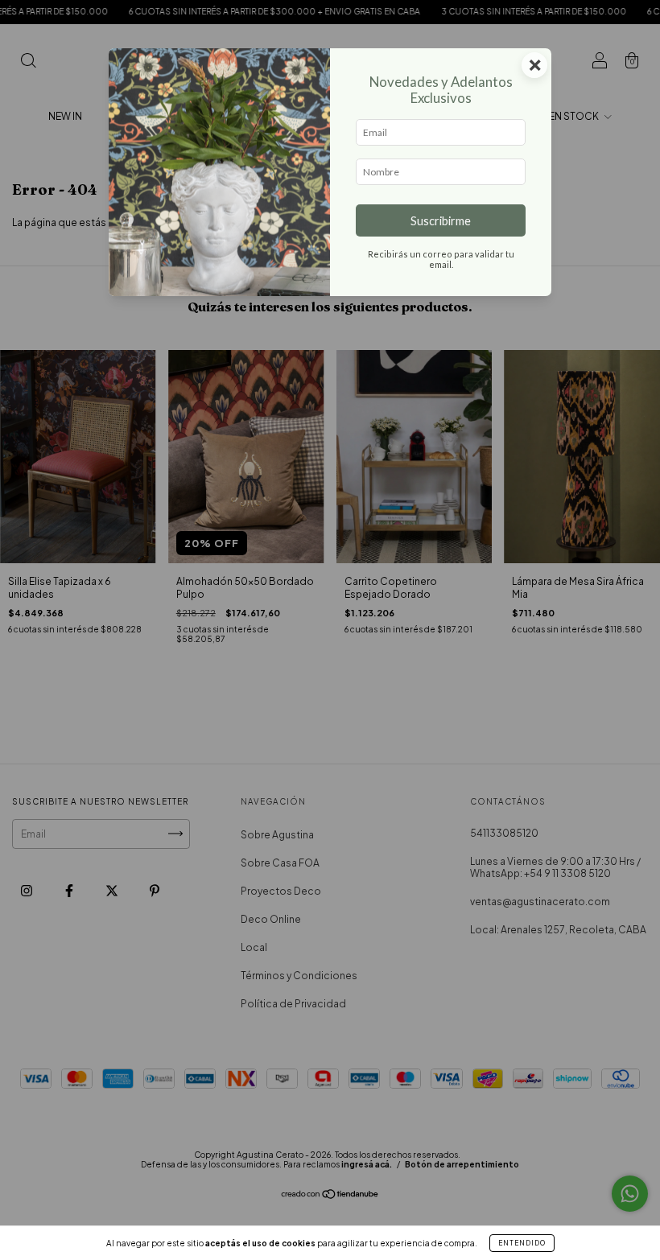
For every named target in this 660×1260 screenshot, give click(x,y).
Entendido (522, 1243)
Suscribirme (440, 221)
